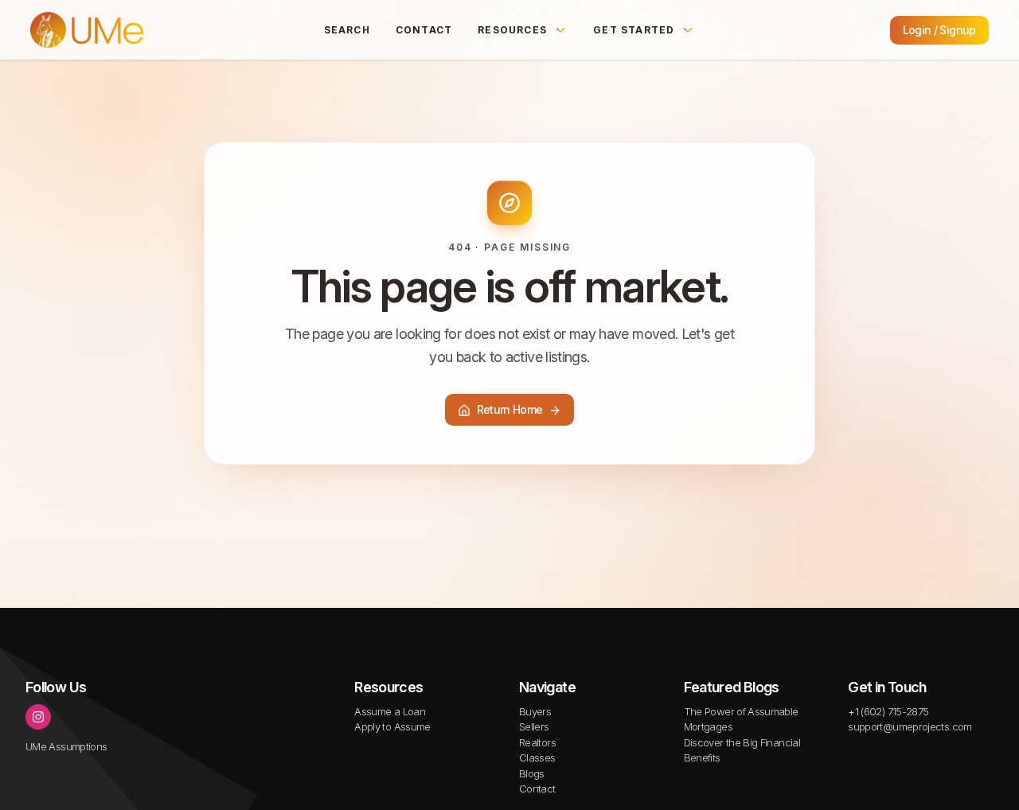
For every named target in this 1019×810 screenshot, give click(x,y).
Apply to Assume (392, 726)
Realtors (537, 742)
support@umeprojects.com (909, 726)
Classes (537, 757)
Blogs (532, 773)
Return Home (510, 410)
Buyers (535, 711)
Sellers (534, 726)
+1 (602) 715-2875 (888, 711)
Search (347, 30)
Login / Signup (939, 30)
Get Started (633, 30)
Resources (512, 30)
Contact (424, 30)
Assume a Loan (389, 711)
